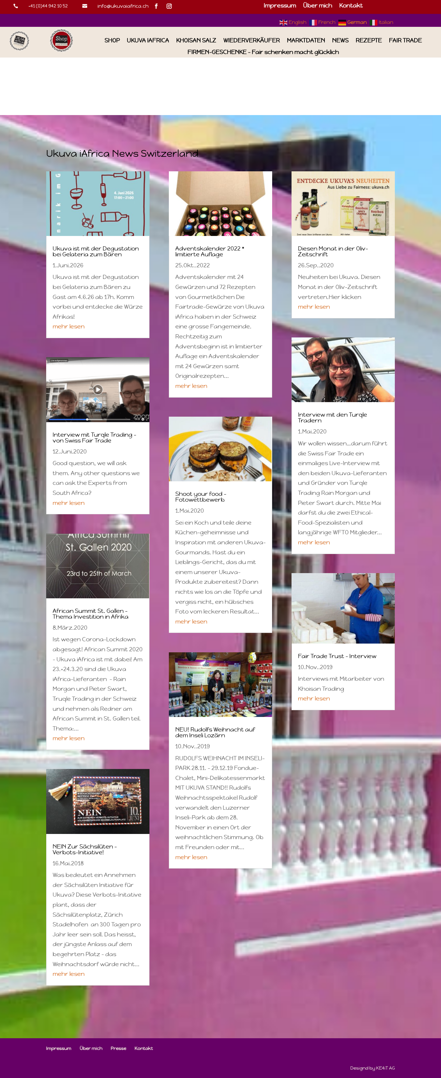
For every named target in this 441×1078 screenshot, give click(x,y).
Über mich (317, 6)
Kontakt (351, 6)
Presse (118, 1048)
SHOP (112, 40)
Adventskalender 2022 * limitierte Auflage (209, 251)
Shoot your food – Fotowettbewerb (200, 496)
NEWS (340, 40)
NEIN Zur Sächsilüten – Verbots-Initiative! (85, 849)
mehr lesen (69, 326)
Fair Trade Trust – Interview (337, 656)
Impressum (280, 6)
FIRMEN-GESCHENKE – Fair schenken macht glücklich (263, 52)
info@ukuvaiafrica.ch (123, 6)
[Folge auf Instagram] (169, 6)
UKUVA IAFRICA (148, 40)
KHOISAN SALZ (196, 40)
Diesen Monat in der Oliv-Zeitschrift (333, 251)
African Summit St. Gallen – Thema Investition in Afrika (90, 613)
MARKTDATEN (306, 40)
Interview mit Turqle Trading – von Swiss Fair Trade (94, 437)
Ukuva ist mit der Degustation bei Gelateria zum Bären (96, 251)
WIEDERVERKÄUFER (251, 40)
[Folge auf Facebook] (156, 6)
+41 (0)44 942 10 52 (48, 6)
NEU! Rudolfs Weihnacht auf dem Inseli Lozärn (215, 732)
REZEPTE (369, 40)
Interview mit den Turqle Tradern (332, 417)
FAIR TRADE (405, 40)
